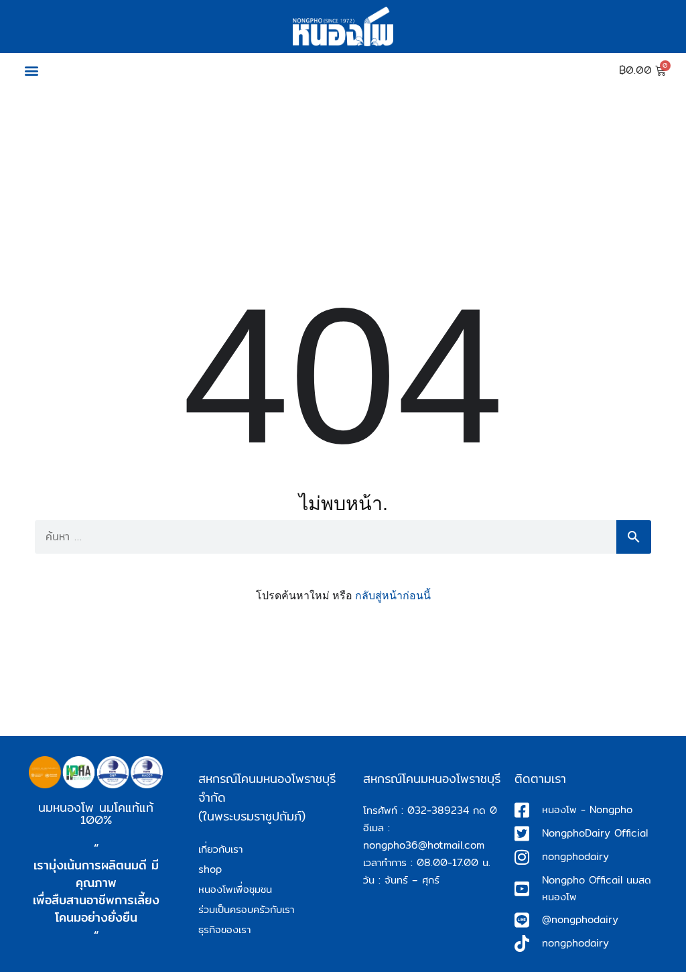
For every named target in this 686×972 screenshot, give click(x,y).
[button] (31, 71)
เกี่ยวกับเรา (220, 849)
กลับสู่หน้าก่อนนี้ (393, 595)
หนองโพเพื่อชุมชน (235, 889)
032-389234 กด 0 (452, 810)
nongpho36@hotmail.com (423, 845)
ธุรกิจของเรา (224, 929)
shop (210, 869)
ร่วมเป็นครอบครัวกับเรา (246, 909)
